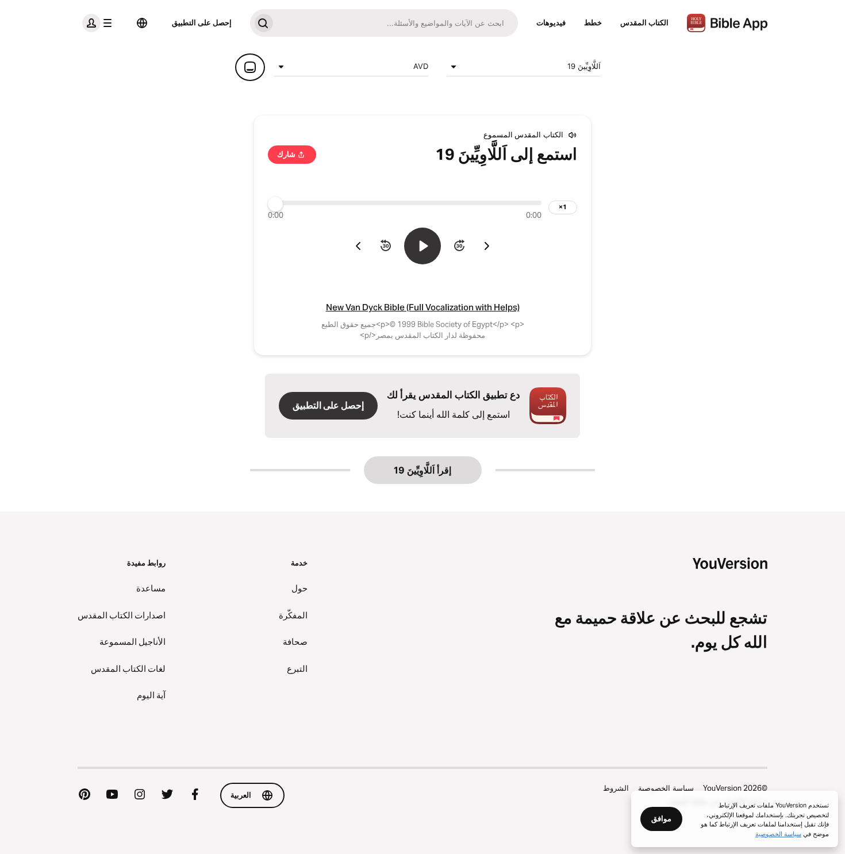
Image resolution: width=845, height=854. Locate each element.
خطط (593, 22)
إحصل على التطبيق (202, 22)
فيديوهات (551, 22)
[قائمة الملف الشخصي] (99, 22)
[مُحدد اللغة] (141, 22)
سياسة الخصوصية (666, 788)
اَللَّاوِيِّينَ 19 (584, 66)
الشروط (616, 788)
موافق (661, 818)
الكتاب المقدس (644, 22)
